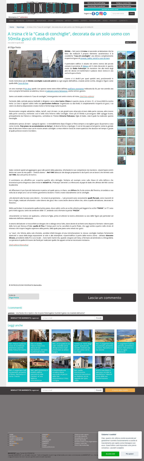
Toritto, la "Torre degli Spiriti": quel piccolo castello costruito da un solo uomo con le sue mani (83, 348)
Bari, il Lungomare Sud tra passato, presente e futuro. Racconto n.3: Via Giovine (104, 347)
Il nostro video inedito (120, 390)
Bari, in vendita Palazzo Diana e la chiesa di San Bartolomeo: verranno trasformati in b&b (39, 348)
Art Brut (28, 88)
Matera (85, 66)
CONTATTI (123, 20)
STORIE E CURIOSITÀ (16, 438)
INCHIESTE (20, 20)
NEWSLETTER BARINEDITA (25, 318)
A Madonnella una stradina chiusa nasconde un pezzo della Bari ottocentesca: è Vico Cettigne (60, 375)
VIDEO (105, 20)
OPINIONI (59, 20)
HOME (11, 20)
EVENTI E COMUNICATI (16, 440)
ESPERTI (84, 20)
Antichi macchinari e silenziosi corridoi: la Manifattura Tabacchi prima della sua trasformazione (104, 374)
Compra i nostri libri (81, 443)
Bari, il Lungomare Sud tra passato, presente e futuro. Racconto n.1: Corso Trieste (17, 373)
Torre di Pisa (23, 83)
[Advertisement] (61, 150)
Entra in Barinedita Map (82, 445)
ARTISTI (68, 20)
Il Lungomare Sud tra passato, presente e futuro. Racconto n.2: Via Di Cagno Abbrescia (126, 348)
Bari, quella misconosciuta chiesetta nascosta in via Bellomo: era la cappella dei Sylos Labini (82, 375)
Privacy (44, 445)
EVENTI (76, 20)
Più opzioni (129, 454)
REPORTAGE (41, 20)
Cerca (132, 14)
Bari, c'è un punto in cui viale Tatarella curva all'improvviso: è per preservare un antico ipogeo (61, 348)
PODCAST (113, 20)
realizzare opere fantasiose (56, 91)
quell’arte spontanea (76, 88)
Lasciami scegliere (117, 448)
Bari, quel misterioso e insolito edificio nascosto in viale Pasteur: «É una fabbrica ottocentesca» (39, 375)
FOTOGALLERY (94, 20)
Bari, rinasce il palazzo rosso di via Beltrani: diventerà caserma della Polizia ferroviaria (17, 347)
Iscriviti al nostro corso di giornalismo (86, 441)
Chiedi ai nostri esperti (81, 434)
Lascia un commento (104, 297)
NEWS (11, 445)
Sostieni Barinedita (80, 440)
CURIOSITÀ (30, 20)
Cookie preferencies (48, 447)
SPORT (50, 20)
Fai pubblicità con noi (81, 438)
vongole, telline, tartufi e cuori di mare (95, 58)
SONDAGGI (45, 441)
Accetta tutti (110, 454)
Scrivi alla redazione (81, 436)
